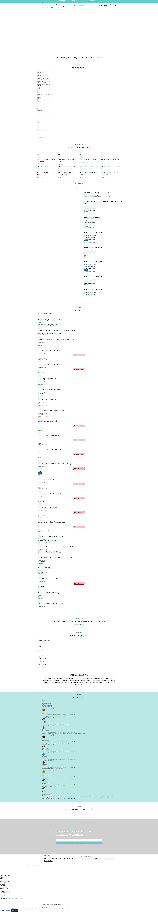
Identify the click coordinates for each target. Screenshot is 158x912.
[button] (1, 31)
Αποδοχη (14, 910)
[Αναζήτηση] (108, 5)
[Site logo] (79, 5)
